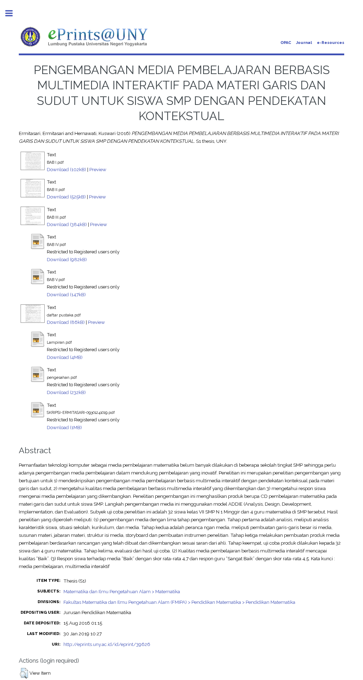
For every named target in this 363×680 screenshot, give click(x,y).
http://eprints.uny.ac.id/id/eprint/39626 (106, 644)
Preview (97, 169)
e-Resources (330, 42)
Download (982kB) (67, 259)
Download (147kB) (66, 294)
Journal (304, 42)
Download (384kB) (67, 224)
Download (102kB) (66, 169)
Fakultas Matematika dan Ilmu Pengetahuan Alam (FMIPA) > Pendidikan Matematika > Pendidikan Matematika (179, 602)
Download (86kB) (66, 322)
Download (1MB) (64, 427)
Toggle (13, 13)
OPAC (285, 42)
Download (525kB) (66, 196)
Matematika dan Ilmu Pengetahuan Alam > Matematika (121, 591)
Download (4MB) (65, 357)
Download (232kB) (66, 392)
